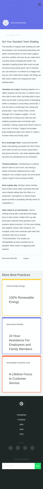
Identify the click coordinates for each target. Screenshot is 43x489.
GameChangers (9, 5)
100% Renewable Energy (21, 300)
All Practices (12, 35)
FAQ (21, 434)
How (21, 429)
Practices (21, 420)
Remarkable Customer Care (18, 363)
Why (21, 424)
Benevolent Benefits (9, 258)
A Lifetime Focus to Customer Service (20, 378)
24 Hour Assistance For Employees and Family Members (20, 342)
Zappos (26, 258)
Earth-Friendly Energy (16, 286)
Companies (21, 415)
